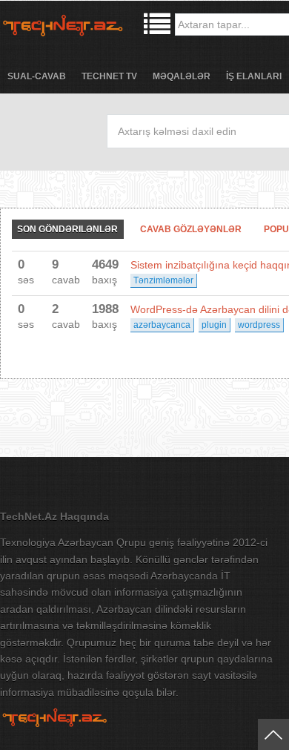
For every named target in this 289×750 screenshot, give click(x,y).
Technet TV (109, 76)
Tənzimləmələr (163, 280)
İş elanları (254, 76)
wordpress (259, 325)
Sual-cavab (36, 76)
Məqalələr (181, 76)
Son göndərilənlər (67, 229)
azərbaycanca (161, 325)
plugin (214, 325)
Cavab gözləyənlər (191, 229)
